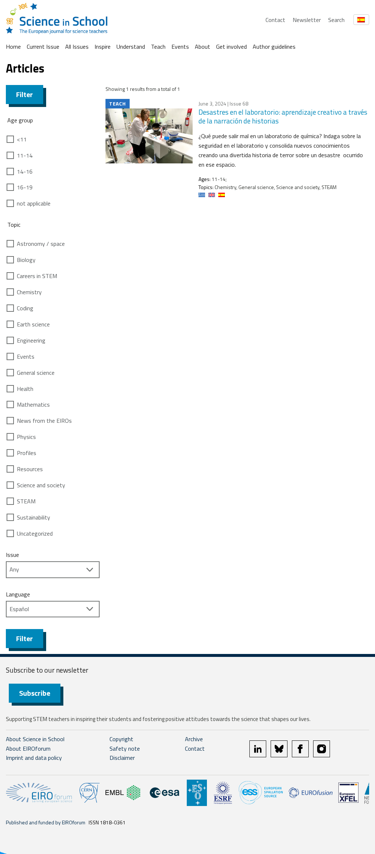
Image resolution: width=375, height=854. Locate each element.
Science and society (41, 485)
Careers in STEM (37, 275)
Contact (275, 19)
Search (336, 19)
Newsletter (307, 19)
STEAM (26, 501)
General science (36, 372)
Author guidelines (274, 46)
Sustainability (33, 517)
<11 (22, 139)
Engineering (31, 340)
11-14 (25, 155)
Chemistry (29, 292)
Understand (130, 46)
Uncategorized (35, 533)
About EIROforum (28, 748)
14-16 (25, 171)
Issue (12, 554)
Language (18, 594)
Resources (30, 469)
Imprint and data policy (34, 757)
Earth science (33, 324)
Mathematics (33, 404)
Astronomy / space (41, 243)
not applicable (34, 203)
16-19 (25, 187)
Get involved (231, 46)
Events (180, 46)
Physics (26, 436)
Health (25, 388)
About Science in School (35, 739)
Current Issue (43, 46)
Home (13, 46)
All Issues (77, 46)
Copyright (121, 739)
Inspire (102, 46)
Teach (158, 46)
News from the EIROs (44, 420)
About (202, 46)
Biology (26, 259)
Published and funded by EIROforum (45, 822)
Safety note (124, 748)
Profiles (26, 452)
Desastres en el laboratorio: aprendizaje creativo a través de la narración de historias (282, 116)
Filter (24, 94)
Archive (194, 739)
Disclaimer (122, 757)
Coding (25, 308)
